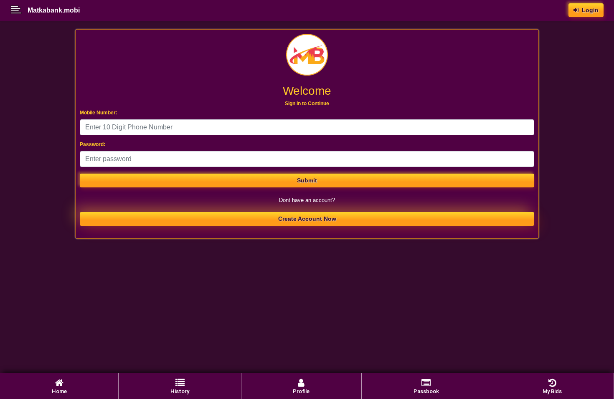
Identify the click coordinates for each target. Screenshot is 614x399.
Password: (92, 144)
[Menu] (19, 10)
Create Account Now (307, 218)
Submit (307, 180)
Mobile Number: (98, 112)
